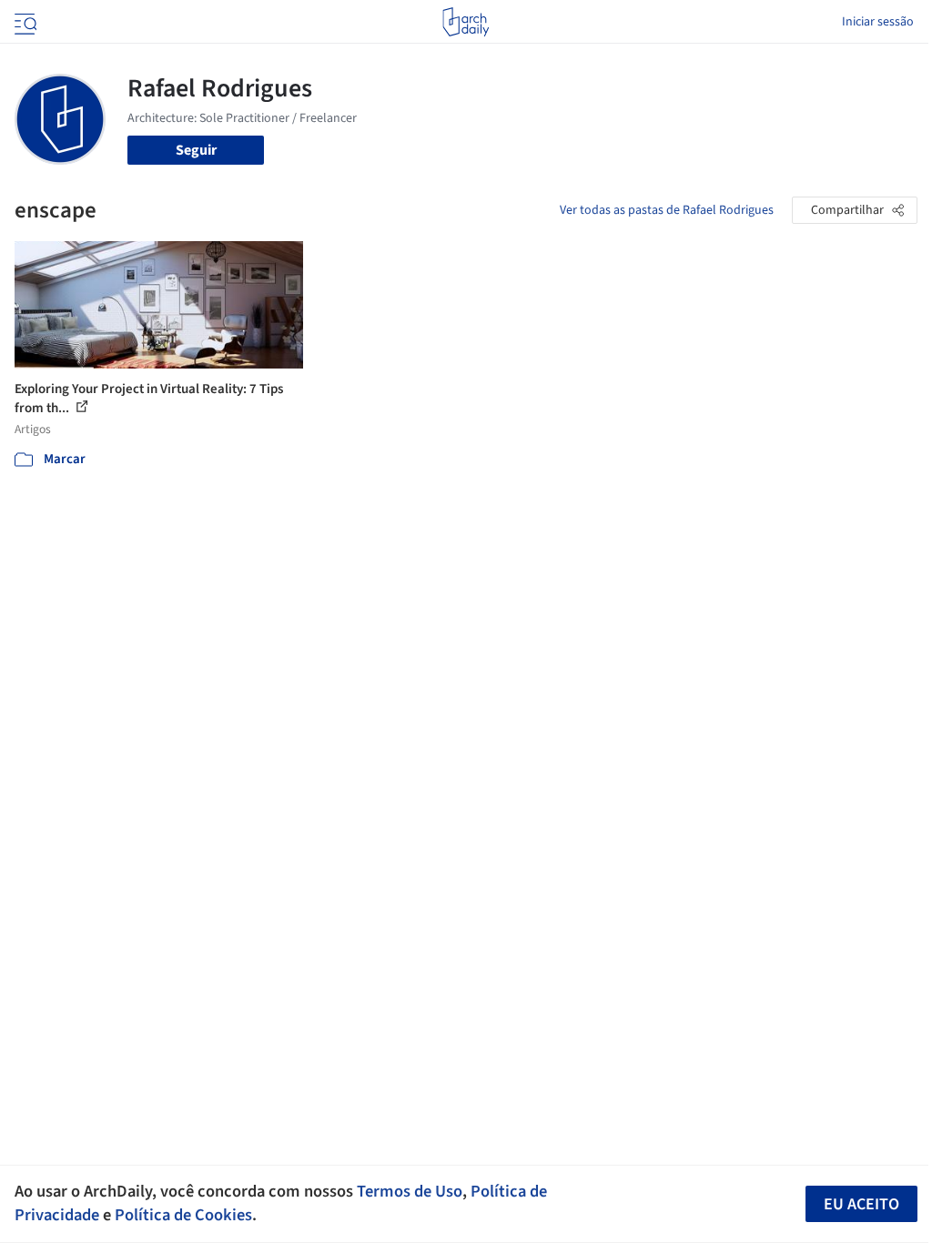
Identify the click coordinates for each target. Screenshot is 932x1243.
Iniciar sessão (878, 21)
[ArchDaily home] (465, 21)
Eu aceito (861, 1204)
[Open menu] (23, 22)
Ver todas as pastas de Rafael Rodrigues (667, 210)
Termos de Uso (409, 1191)
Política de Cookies (183, 1215)
